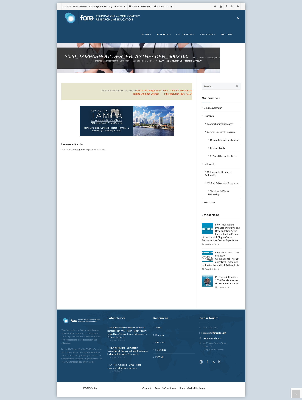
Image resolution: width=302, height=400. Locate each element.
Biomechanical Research (220, 123)
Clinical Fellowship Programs (222, 183)
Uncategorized (214, 57)
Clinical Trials (217, 147)
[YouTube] (221, 6)
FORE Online (90, 388)
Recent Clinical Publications (225, 139)
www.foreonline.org (212, 338)
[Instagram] (201, 362)
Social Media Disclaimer (193, 388)
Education (206, 34)
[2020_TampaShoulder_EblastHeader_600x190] (127, 120)
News (201, 57)
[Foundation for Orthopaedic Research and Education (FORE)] (103, 18)
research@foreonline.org (214, 333)
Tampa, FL (121, 6)
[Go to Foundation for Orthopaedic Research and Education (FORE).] (194, 57)
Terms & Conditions (165, 388)
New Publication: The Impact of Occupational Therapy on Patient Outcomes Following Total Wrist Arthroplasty (220, 258)
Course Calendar (213, 107)
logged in (80, 149)
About (145, 34)
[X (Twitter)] (219, 362)
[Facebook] (226, 6)
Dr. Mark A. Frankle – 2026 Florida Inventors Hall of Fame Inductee (227, 280)
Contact (146, 388)
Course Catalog (165, 6)
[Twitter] (215, 6)
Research (163, 34)
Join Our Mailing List (142, 6)
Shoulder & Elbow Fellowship (218, 193)
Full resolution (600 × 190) (178, 93)
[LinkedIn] (232, 6)
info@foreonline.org (102, 6)
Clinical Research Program (221, 131)
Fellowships (184, 34)
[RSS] (238, 6)
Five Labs (226, 34)
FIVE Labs (159, 357)
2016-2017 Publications (223, 155)
